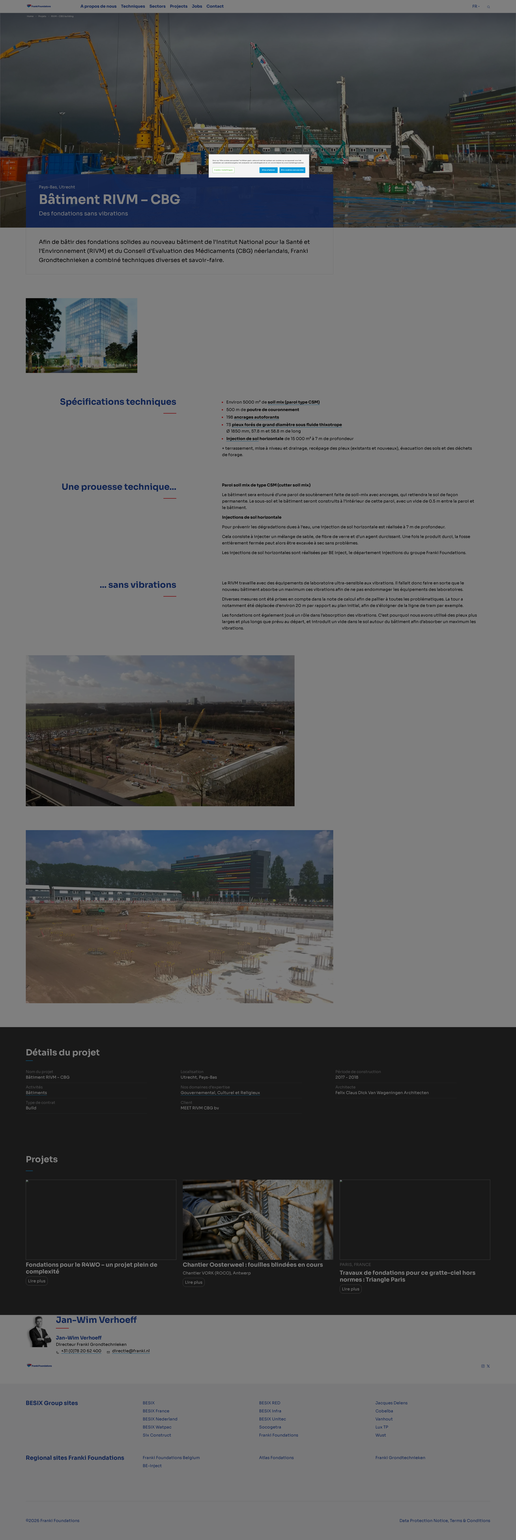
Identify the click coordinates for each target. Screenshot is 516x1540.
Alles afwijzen (268, 170)
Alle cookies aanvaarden (292, 170)
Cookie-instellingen (223, 170)
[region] (259, 166)
